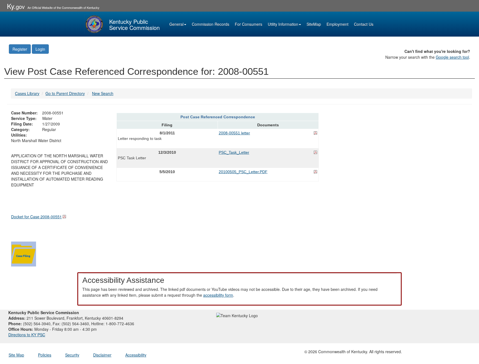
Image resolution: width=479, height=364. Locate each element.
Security (72, 355)
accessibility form (218, 295)
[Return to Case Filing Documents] (23, 253)
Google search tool (452, 57)
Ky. (16, 6)
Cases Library (27, 93)
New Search (102, 93)
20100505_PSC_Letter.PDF (243, 172)
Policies (44, 355)
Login (40, 49)
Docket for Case (36, 216)
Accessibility (135, 355)
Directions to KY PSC (26, 334)
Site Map (16, 355)
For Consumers (248, 24)
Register (19, 49)
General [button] (176, 24)
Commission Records (210, 24)
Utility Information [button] (283, 24)
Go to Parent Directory (65, 93)
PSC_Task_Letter (234, 152)
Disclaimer (102, 355)
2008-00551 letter (234, 133)
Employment (337, 24)
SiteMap (314, 24)
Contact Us (363, 24)
